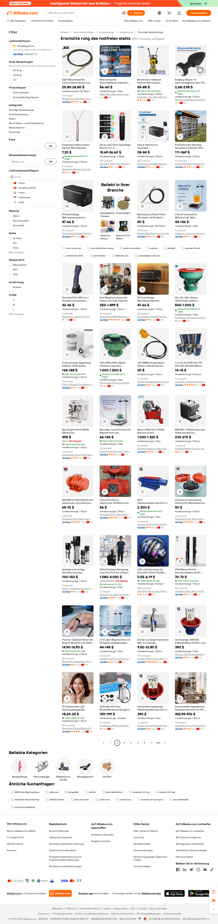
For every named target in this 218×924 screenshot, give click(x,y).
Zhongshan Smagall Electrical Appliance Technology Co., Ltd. (153, 163)
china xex (53, 792)
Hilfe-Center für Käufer (146, 831)
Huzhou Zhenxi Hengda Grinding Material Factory (153, 524)
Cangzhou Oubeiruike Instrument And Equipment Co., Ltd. (190, 381)
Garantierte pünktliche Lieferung (66, 844)
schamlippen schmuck (149, 256)
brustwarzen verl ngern (152, 799)
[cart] (169, 13)
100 (158, 743)
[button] (124, 13)
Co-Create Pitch (15, 837)
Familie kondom (56, 799)
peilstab (171, 248)
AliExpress (57, 908)
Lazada (106, 908)
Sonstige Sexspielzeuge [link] (150, 32)
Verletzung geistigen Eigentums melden (150, 858)
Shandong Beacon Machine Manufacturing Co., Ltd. (153, 448)
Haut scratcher (73, 248)
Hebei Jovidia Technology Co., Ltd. (78, 588)
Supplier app (86, 893)
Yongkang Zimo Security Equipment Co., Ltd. (190, 591)
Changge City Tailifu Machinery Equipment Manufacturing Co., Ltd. (153, 97)
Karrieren (12, 850)
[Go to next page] (165, 743)
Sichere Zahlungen (59, 831)
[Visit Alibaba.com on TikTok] (212, 870)
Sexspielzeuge (106, 32)
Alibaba (64, 32)
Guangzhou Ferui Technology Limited (78, 454)
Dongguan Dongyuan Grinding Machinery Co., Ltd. (190, 317)
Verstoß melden (142, 866)
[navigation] (33, 388)
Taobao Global (120, 908)
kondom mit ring (167, 792)
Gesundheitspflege (83, 32)
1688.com (71, 908)
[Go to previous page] (103, 743)
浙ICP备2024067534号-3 (196, 919)
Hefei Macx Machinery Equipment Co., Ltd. (115, 94)
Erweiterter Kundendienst (62, 850)
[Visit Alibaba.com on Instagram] (198, 870)
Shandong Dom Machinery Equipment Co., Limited (78, 519)
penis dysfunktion (114, 792)
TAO (132, 908)
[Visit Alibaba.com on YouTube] (205, 870)
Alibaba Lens (14, 893)
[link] (213, 891)
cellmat (92, 792)
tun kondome (99, 256)
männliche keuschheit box (27, 799)
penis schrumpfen (132, 248)
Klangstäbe (73, 792)
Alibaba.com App (151, 893)
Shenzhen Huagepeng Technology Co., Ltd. (78, 661)
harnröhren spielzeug (24, 807)
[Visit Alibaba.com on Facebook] (178, 870)
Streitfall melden (142, 844)
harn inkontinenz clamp (102, 248)
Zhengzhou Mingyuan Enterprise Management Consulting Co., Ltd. (115, 725)
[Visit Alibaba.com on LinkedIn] (185, 870)
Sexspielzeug (126, 32)
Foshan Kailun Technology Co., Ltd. (153, 658)
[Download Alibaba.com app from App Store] (174, 893)
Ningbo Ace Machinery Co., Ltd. (78, 98)
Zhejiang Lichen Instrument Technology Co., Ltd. (190, 233)
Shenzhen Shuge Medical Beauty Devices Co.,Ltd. (78, 728)
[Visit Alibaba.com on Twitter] (191, 870)
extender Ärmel (192, 248)
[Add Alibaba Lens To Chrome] (60, 893)
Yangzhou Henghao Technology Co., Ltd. (190, 99)
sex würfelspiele (181, 799)
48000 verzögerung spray (26, 792)
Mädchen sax (122, 256)
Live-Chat (139, 837)
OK (50, 146)
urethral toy (125, 799)
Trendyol (142, 908)
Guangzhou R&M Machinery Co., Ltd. (115, 316)
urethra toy (104, 799)
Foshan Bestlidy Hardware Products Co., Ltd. (190, 163)
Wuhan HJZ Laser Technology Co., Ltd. (115, 594)
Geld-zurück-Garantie (60, 837)
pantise (154, 248)
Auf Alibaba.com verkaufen (190, 831)
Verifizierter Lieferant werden (191, 850)
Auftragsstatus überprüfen (190, 844)
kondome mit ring (141, 792)
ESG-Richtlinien (15, 844)
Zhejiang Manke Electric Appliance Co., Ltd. (190, 448)
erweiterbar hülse (74, 256)
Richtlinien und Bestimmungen (65, 866)
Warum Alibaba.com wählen (21, 831)
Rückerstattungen (143, 850)
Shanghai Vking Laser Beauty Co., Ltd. (153, 591)
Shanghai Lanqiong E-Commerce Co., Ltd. (78, 316)
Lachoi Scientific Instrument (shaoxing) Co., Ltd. (115, 451)
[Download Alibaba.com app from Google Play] (199, 893)
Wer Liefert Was (158, 908)
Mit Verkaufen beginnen (188, 837)
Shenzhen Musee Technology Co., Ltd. (78, 169)
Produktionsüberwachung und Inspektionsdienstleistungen (65, 858)
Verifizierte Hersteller (102, 834)
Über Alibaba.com (17, 823)
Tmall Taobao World (89, 908)
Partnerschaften (184, 856)
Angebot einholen (100, 841)
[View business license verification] (139, 919)
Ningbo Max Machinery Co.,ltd (153, 233)
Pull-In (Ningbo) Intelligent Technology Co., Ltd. (78, 384)
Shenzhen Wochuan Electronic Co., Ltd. (115, 163)
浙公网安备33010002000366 (165, 919)
